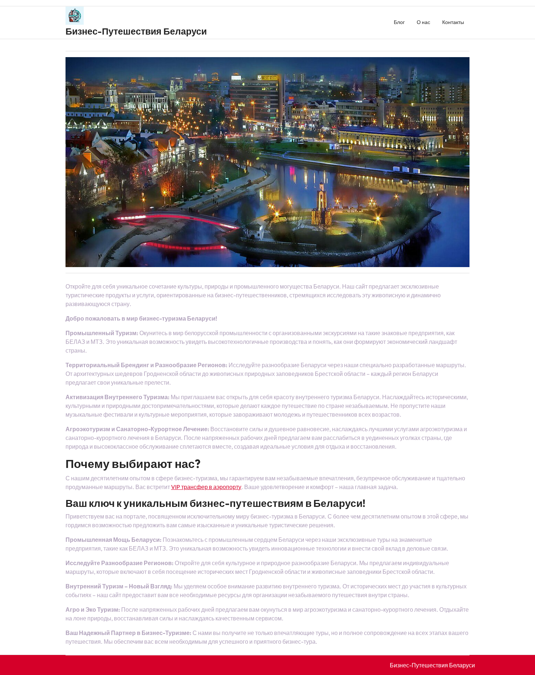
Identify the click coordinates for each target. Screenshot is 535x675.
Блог (399, 22)
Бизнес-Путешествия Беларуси (136, 31)
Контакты (453, 22)
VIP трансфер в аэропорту (206, 487)
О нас (423, 22)
